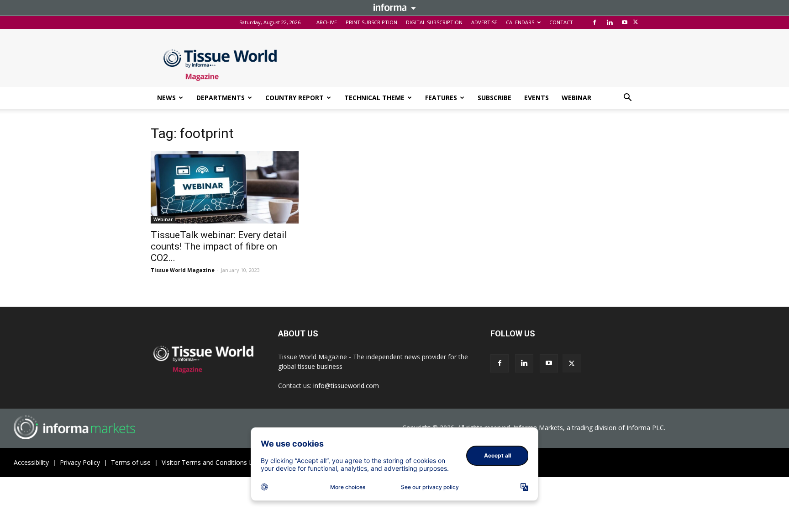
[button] (627, 98)
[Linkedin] (609, 22)
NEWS (166, 97)
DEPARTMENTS (220, 97)
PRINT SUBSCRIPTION (371, 22)
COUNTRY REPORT (294, 97)
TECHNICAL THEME (374, 97)
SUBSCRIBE (494, 97)
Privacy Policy (80, 462)
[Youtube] (624, 22)
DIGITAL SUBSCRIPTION (434, 22)
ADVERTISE (484, 22)
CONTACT (561, 22)
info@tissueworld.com (346, 385)
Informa (394, 7)
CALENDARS (520, 22)
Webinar (163, 219)
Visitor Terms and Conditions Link (211, 462)
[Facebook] (594, 22)
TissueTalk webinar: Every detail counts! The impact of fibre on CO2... (219, 246)
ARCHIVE (326, 22)
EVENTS (536, 97)
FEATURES (441, 97)
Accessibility (31, 462)
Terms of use (131, 462)
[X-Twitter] (635, 22)
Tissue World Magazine (183, 269)
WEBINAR (576, 97)
